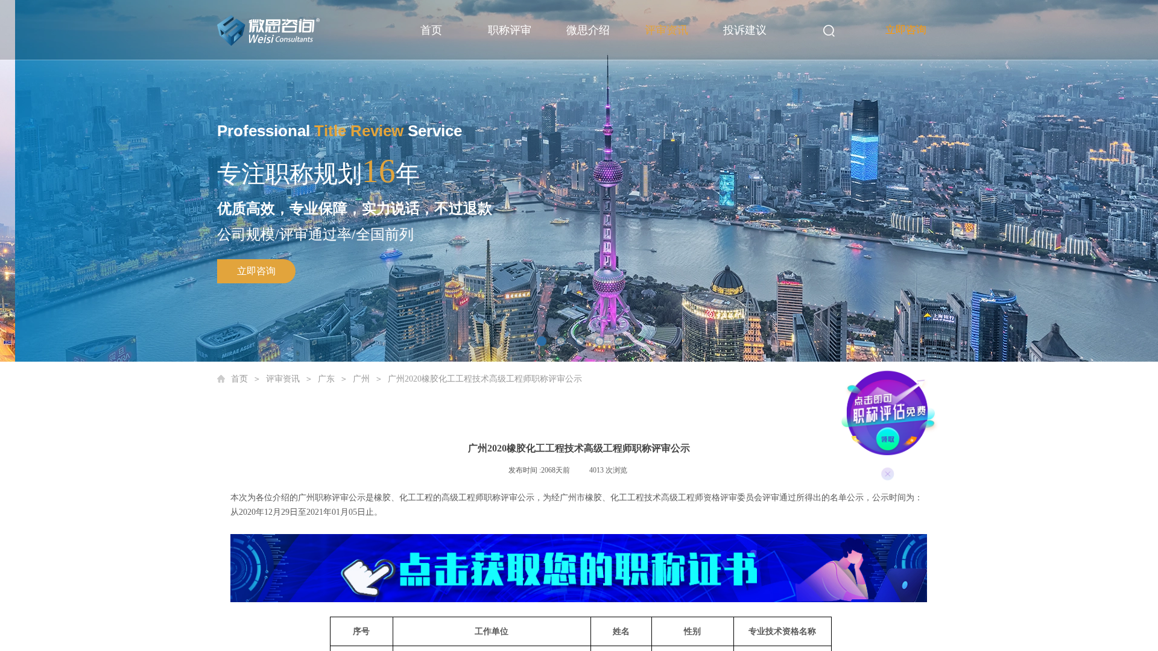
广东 (326, 378)
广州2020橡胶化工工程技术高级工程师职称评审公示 (485, 378)
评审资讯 (666, 30)
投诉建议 (745, 30)
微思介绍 (588, 30)
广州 (361, 378)
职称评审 (509, 30)
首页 (431, 30)
